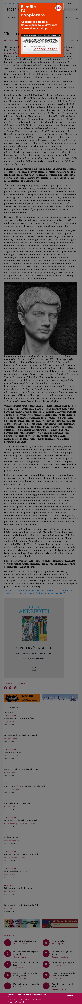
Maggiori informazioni (16, 1002)
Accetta (70, 996)
